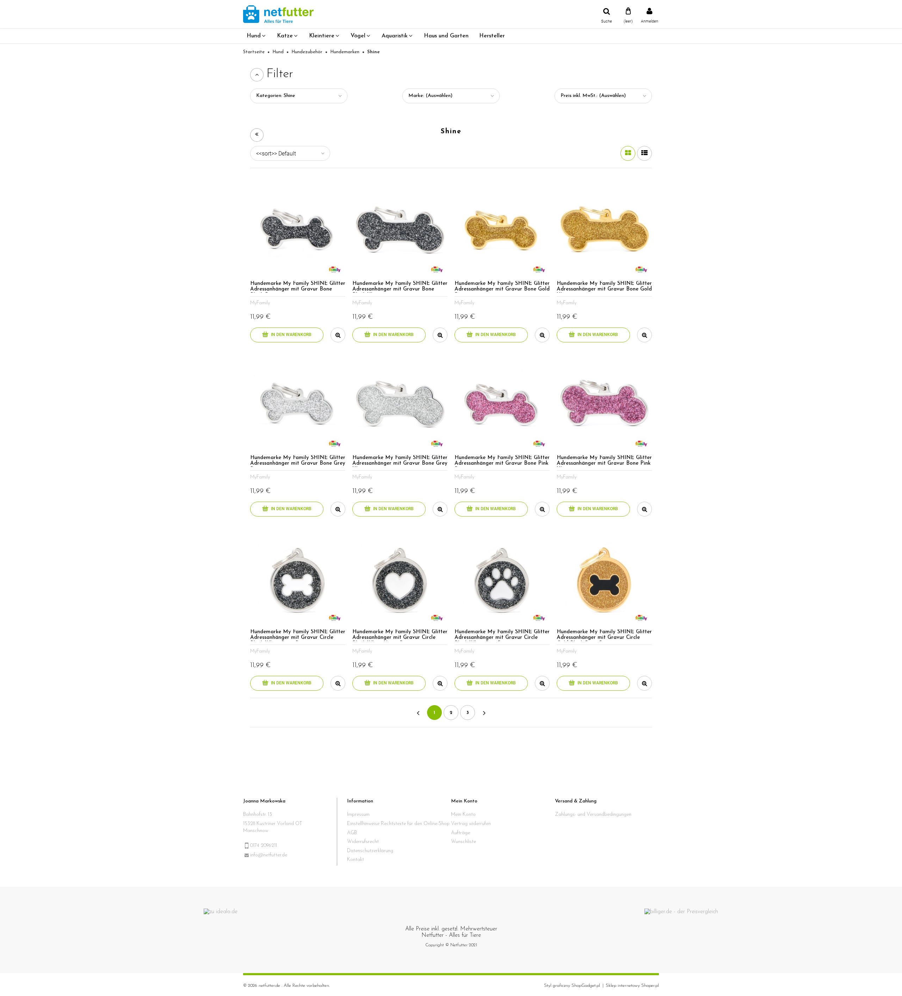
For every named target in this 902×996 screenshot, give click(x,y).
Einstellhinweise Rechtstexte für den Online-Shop (398, 823)
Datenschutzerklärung (370, 851)
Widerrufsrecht (363, 841)
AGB (352, 833)
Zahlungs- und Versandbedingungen (593, 814)
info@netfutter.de (268, 855)
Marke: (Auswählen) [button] (430, 95)
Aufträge (460, 833)
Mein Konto (463, 814)
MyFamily (260, 303)
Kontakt (355, 859)
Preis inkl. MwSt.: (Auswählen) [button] (593, 95)
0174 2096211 (263, 845)
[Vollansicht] (644, 153)
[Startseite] (278, 14)
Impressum (358, 814)
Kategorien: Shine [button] (275, 95)
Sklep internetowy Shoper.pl (632, 985)
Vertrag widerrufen (471, 823)
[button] (337, 335)
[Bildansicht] (627, 153)
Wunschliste (463, 841)
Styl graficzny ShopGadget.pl (572, 985)
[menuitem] (256, 36)
